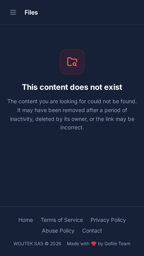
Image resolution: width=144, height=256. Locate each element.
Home (25, 219)
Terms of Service (62, 219)
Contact (92, 230)
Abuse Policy (58, 230)
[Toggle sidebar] (13, 12)
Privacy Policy (108, 219)
